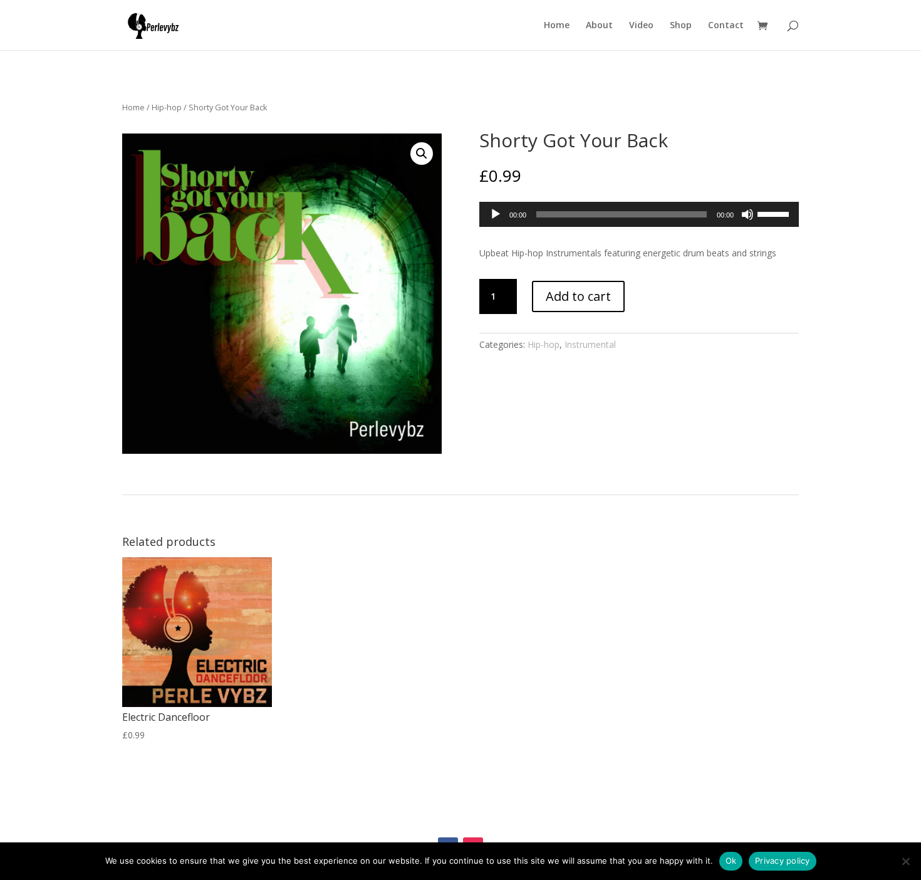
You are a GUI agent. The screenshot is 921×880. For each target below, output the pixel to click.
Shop (681, 26)
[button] (421, 153)
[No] (905, 861)
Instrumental (590, 344)
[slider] (775, 213)
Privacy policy (782, 861)
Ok (731, 861)
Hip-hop (167, 107)
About (599, 26)
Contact (726, 26)
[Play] (495, 214)
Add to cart (578, 296)
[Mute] (747, 214)
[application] (639, 214)
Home (557, 26)
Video (641, 26)
